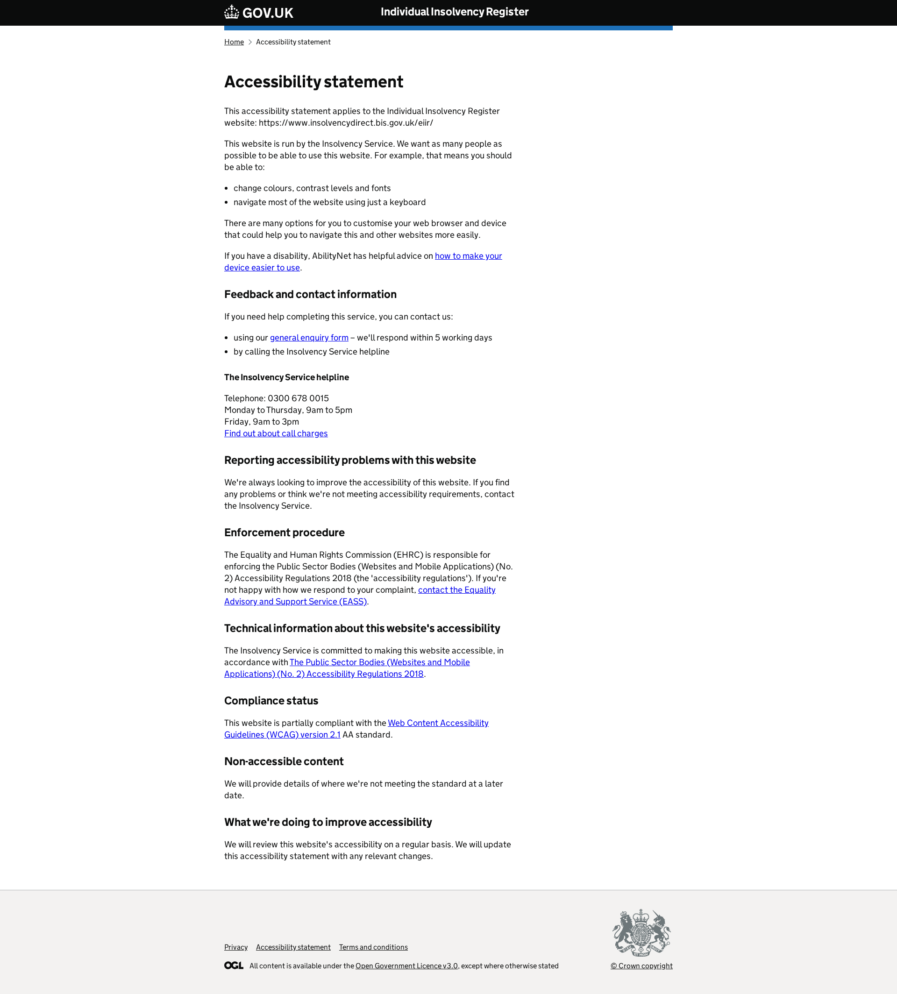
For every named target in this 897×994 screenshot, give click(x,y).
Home (234, 41)
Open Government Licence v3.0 (407, 965)
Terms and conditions (373, 947)
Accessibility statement (293, 947)
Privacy (236, 947)
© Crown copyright (642, 965)
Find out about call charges (276, 433)
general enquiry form (309, 337)
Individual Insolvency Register (455, 11)
